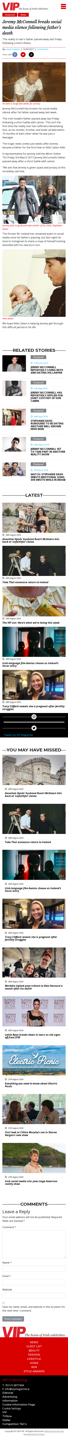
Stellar (6, 1420)
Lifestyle (34, 1358)
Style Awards (34, 1371)
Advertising (9, 1396)
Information (10, 1400)
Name (7, 1262)
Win (34, 1367)
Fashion (34, 1354)
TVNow (7, 1416)
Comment (9, 1227)
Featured (38, 357)
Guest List (34, 1346)
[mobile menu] (63, 6)
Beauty (34, 1350)
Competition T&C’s (14, 1424)
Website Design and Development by (44, 1433)
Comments (42, 49)
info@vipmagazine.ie (17, 1389)
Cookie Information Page (18, 1404)
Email (6, 1276)
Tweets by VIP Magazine (18, 735)
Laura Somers (13, 49)
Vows (34, 1363)
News (34, 1342)
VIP (4, 1412)
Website (7, 1289)
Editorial (7, 1392)
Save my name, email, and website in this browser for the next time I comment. (33, 1308)
